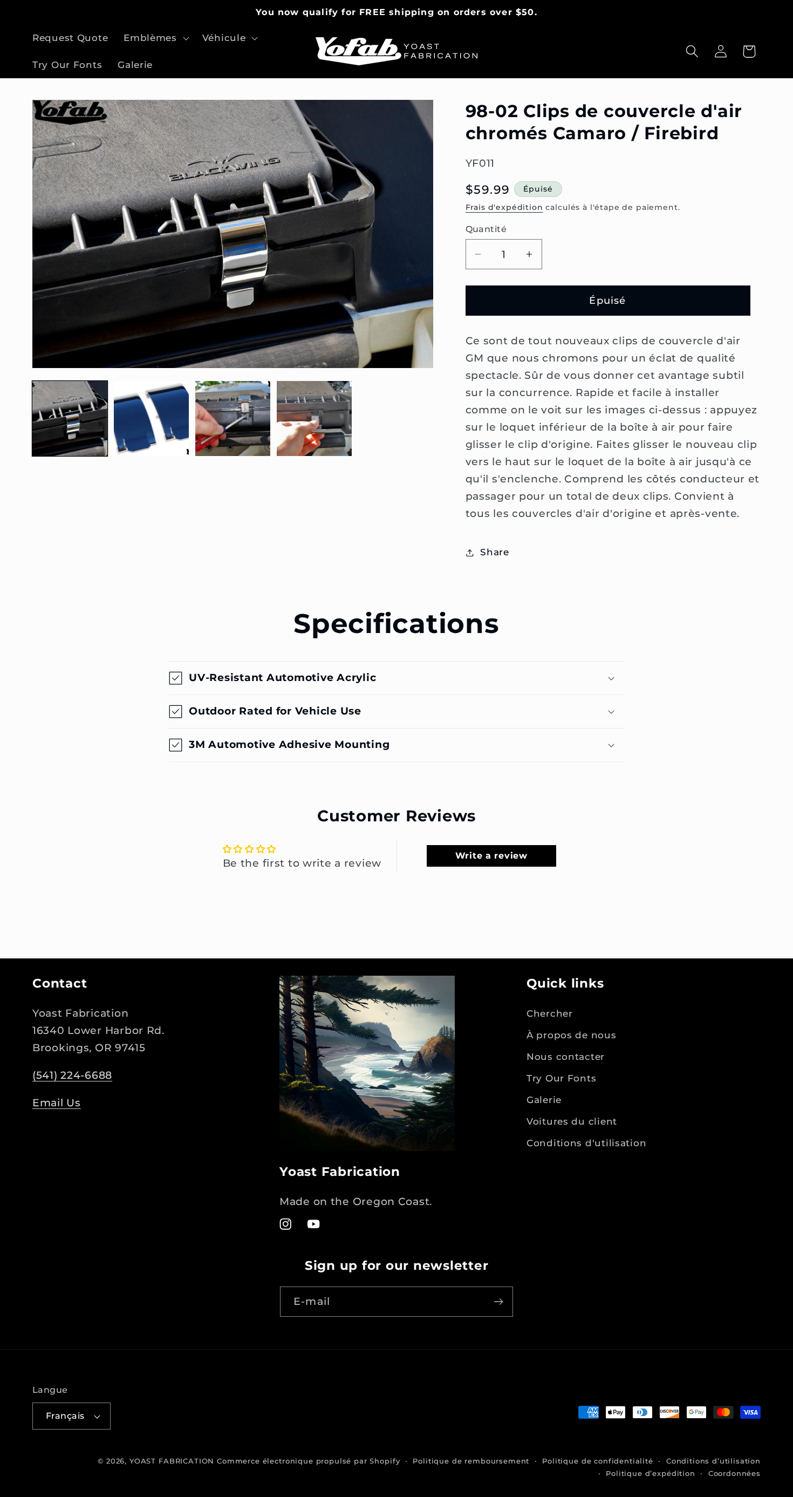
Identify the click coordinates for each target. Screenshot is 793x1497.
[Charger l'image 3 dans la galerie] (232, 418)
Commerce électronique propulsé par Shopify (308, 1461)
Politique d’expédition (650, 1473)
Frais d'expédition (504, 207)
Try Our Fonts (561, 1078)
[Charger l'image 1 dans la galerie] (69, 418)
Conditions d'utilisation (586, 1143)
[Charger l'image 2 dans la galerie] (151, 418)
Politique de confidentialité (597, 1461)
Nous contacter (566, 1056)
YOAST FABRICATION (171, 1461)
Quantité (486, 229)
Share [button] (494, 552)
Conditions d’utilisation (713, 1461)
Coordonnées (734, 1473)
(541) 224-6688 (72, 1075)
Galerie (544, 1099)
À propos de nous (572, 1035)
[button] (155, 38)
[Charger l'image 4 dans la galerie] (314, 418)
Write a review (491, 855)
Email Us (56, 1102)
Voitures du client (572, 1121)
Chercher (550, 1013)
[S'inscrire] (498, 1302)
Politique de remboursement (471, 1461)
